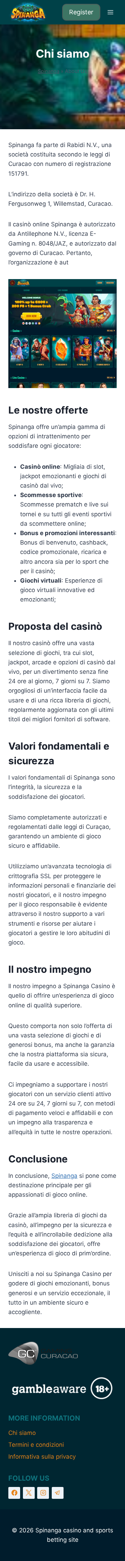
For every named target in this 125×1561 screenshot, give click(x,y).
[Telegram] (58, 1493)
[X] (29, 1493)
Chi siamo (22, 1432)
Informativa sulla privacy (42, 1456)
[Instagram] (43, 1493)
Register (81, 12)
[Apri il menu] (110, 12)
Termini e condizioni (36, 1444)
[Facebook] (14, 1493)
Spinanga (48, 71)
